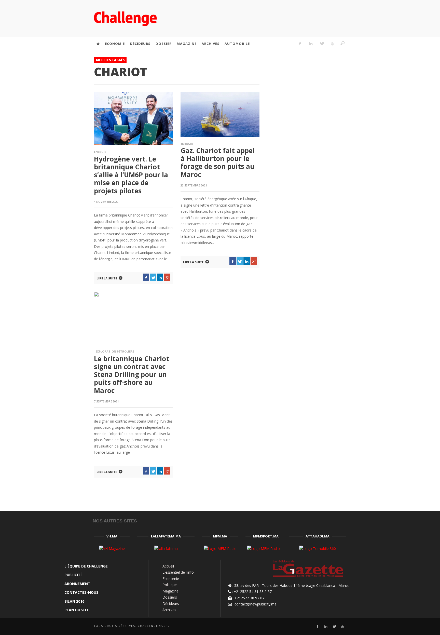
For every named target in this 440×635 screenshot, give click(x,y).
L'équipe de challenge (86, 566)
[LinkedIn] (310, 43)
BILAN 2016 (74, 601)
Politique (169, 584)
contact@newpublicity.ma (256, 604)
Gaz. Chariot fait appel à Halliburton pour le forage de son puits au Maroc (218, 162)
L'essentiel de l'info (178, 572)
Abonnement (77, 583)
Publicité (73, 574)
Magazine (170, 591)
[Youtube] (332, 43)
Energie (100, 152)
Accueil (168, 566)
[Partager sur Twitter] (153, 277)
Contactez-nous (81, 592)
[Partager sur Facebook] (146, 277)
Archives (169, 609)
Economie (170, 578)
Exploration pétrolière (114, 351)
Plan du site (76, 609)
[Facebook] (300, 43)
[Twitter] (321, 43)
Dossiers (169, 597)
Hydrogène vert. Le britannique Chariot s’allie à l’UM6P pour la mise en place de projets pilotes (131, 174)
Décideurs (170, 603)
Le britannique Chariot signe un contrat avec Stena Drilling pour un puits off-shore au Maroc (131, 374)
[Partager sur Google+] (167, 277)
